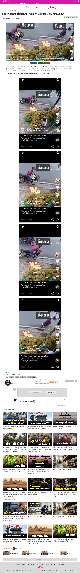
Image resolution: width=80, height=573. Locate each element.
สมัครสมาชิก (51, 392)
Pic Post (44, 4)
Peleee (7, 20)
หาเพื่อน (28, 3)
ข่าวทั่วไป (23, 377)
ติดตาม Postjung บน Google (71, 17)
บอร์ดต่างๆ (37, 7)
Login (35, 392)
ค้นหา (44, 7)
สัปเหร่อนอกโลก (20, 399)
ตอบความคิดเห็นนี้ (62, 405)
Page (61, 4)
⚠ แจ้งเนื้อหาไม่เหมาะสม (69, 381)
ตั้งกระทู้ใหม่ (40, 559)
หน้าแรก (11, 3)
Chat (32, 4)
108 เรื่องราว (19, 548)
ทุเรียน (10, 377)
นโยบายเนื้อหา (30, 570)
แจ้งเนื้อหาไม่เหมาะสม (69, 570)
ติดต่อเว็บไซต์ (51, 570)
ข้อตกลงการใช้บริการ (11, 570)
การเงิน (57, 3)
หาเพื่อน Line (37, 3)
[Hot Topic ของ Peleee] (8, 385)
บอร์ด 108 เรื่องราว (14, 10)
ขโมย (16, 377)
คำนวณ (52, 3)
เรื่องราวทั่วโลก (31, 377)
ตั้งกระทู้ (52, 7)
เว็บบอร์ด (22, 3)
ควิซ (48, 3)
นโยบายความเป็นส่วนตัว (21, 570)
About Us (46, 570)
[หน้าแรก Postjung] (6, 1)
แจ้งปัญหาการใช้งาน (59, 570)
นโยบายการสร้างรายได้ (38, 570)
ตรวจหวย (16, 3)
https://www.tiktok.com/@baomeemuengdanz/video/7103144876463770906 (29, 73)
